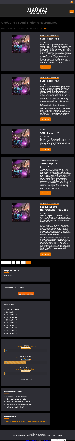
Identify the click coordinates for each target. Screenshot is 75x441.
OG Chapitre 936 (11, 333)
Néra (7, 399)
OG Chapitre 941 (11, 320)
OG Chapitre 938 (11, 328)
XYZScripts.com (47, 440)
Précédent (6, 263)
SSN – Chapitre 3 (49, 80)
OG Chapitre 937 (11, 330)
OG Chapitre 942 (11, 317)
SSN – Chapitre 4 (49, 38)
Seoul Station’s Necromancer (49, 35)
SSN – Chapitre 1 (49, 163)
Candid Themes (57, 435)
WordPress (30, 435)
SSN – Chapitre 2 (49, 133)
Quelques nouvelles (12, 309)
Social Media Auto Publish (30, 440)
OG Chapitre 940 (11, 322)
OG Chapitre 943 (11, 314)
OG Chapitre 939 (11, 325)
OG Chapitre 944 (11, 312)
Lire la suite (45, 67)
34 (23, 263)
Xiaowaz (37, 9)
